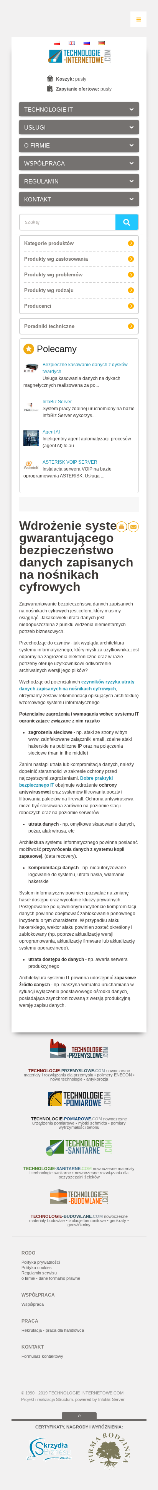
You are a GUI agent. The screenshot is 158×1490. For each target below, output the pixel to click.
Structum (64, 1399)
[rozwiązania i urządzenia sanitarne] (79, 1154)
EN (72, 43)
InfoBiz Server (57, 401)
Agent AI (51, 432)
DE (102, 43)
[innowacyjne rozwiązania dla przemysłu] (79, 1056)
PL (57, 43)
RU (87, 43)
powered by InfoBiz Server (100, 1399)
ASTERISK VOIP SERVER (70, 462)
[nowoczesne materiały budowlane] (79, 1202)
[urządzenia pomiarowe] (79, 1104)
